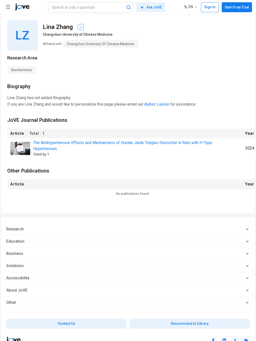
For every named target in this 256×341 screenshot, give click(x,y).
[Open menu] (8, 7)
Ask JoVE (154, 7)
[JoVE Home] (22, 6)
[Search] (128, 7)
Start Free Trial (237, 7)
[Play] (20, 148)
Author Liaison (156, 104)
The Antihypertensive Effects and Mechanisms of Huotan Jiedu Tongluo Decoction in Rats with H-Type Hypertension (122, 145)
